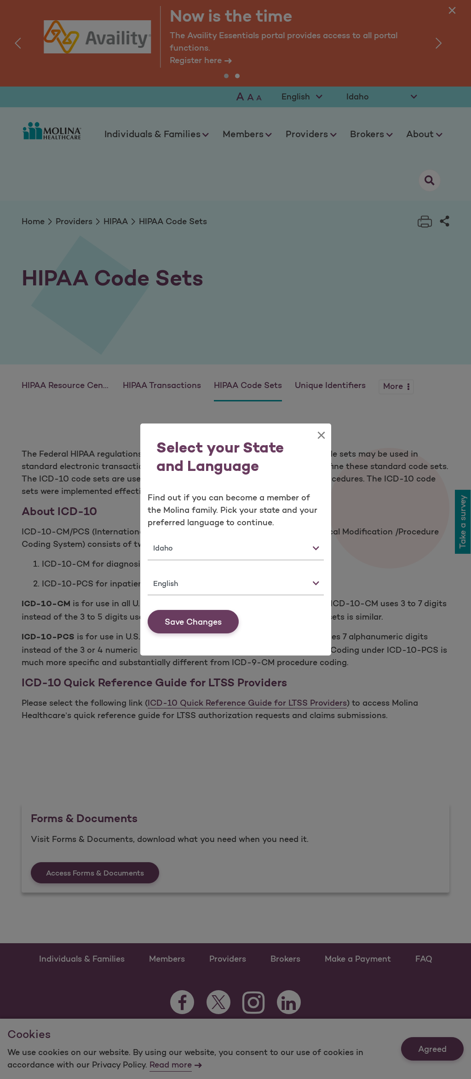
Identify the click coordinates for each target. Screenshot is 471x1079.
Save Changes (193, 622)
